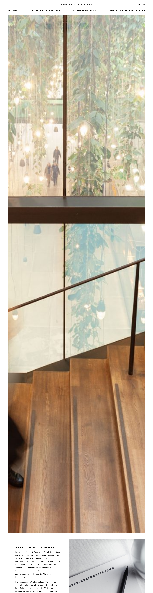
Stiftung (14, 11)
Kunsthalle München (46, 11)
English (141, 4)
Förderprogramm (85, 11)
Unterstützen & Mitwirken (127, 11)
